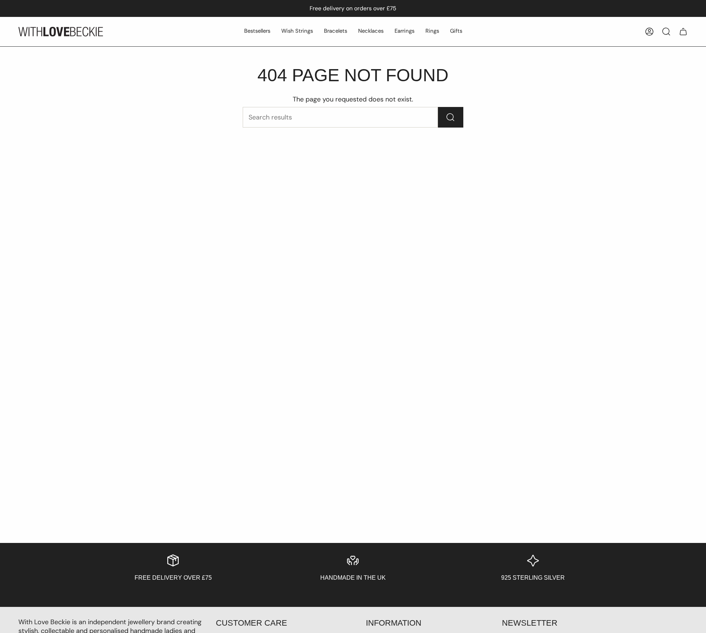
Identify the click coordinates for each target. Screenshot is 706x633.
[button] (257, 31)
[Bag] (683, 31)
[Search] (450, 117)
